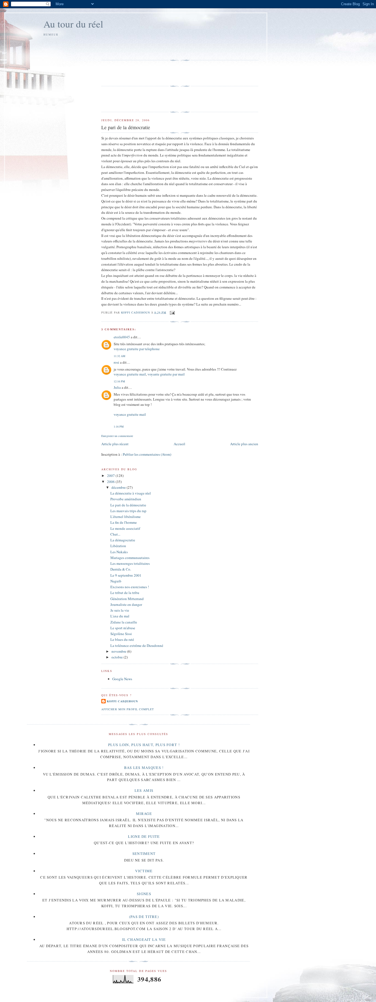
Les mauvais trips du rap (128, 510)
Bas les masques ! (144, 767)
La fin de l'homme (123, 522)
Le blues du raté (122, 639)
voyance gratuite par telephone (137, 348)
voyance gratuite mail (130, 374)
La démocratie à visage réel (130, 493)
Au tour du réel (73, 23)
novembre (119, 651)
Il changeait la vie (144, 939)
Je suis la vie (119, 610)
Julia (117, 387)
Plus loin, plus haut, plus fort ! (144, 744)
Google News (122, 678)
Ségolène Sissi (121, 633)
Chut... (115, 534)
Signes (144, 893)
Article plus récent (115, 443)
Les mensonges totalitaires (130, 563)
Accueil (179, 443)
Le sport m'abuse (122, 627)
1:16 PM (119, 426)
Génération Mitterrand (127, 598)
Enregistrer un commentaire (117, 436)
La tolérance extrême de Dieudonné (136, 645)
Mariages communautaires (129, 557)
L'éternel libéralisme (125, 516)
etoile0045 (122, 336)
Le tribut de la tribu (124, 592)
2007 (111, 475)
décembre (119, 487)
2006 (111, 481)
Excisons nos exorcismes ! (129, 586)
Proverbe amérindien (125, 498)
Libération (118, 545)
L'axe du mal (119, 616)
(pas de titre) (144, 916)
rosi (116, 362)
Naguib (115, 581)
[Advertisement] (133, 47)
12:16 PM (119, 381)
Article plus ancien (244, 443)
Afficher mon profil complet (127, 709)
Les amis (144, 790)
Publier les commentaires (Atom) (147, 454)
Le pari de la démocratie (128, 505)
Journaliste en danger (126, 604)
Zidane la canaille (123, 622)
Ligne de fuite (144, 836)
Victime (143, 870)
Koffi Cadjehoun (122, 701)
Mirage (144, 813)
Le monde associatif (125, 528)
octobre (117, 657)
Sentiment (144, 853)
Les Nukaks (119, 551)
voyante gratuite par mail (166, 374)
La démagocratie (122, 540)
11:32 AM (119, 356)
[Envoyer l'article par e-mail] (172, 312)
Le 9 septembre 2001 (125, 575)
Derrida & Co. (120, 569)
